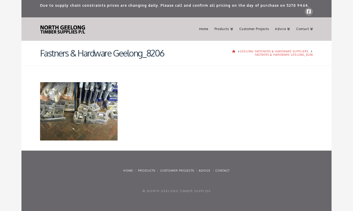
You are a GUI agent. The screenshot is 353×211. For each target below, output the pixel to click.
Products (146, 170)
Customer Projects (177, 170)
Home (128, 170)
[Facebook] (309, 12)
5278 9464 (297, 5)
